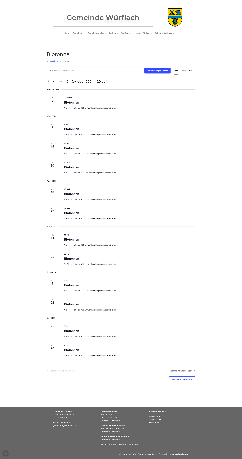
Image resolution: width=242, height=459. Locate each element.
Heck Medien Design (179, 454)
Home (67, 33)
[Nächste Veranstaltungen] (53, 81)
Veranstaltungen (54, 61)
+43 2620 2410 (63, 422)
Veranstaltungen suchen (157, 70)
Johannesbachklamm (165, 33)
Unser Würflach (143, 33)
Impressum (154, 416)
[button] (5, 453)
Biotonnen (71, 102)
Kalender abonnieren (181, 379)
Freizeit (112, 33)
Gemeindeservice (96, 33)
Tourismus (125, 33)
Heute (61, 81)
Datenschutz (155, 419)
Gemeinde (77, 33)
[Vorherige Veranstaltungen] (48, 81)
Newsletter (154, 422)
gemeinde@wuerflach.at (64, 425)
